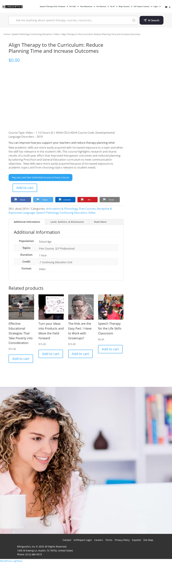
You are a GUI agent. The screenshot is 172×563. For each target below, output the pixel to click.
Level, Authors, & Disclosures (67, 221)
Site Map (148, 540)
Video (56, 34)
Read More (100, 221)
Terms (108, 540)
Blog (120, 7)
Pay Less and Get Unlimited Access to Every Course (40, 177)
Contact (146, 7)
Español (136, 540)
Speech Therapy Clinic (49, 7)
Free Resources (86, 7)
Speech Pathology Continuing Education (32, 34)
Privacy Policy (122, 540)
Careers (98, 540)
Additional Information (27, 221)
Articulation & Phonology (62, 208)
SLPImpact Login (83, 540)
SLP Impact (138, 7)
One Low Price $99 (133, 506)
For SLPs (72, 7)
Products (61, 7)
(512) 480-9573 (34, 554)
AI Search (153, 20)
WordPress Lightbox (11, 560)
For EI (112, 7)
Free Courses (87, 208)
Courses (126, 7)
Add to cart (24, 187)
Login (156, 7)
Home (7, 34)
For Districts (101, 7)
